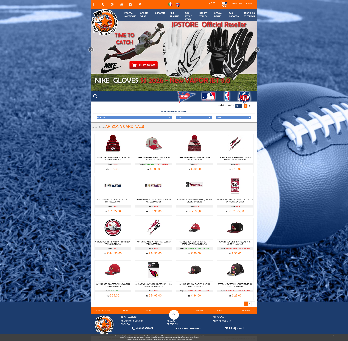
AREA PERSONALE (222, 321)
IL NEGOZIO (222, 310)
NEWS (125, 310)
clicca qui (150, 339)
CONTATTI (245, 310)
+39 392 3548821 (144, 328)
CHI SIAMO (199, 310)
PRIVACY (171, 321)
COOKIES (125, 324)
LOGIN (249, 3)
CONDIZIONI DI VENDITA (132, 321)
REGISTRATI (237, 3)
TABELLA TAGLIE (102, 310)
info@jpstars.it (236, 328)
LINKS (148, 310)
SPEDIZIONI (172, 324)
